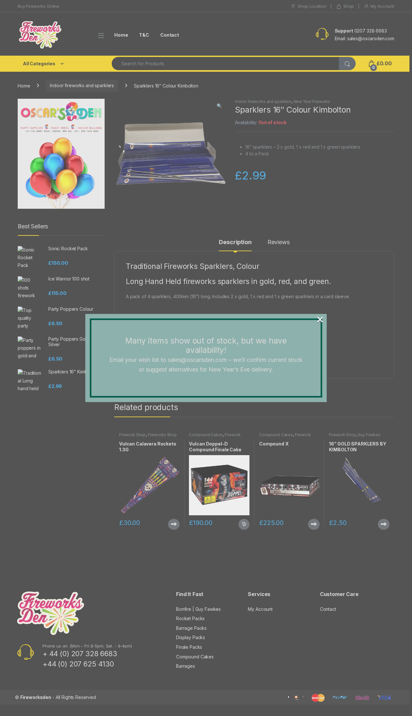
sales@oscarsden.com (197, 359)
